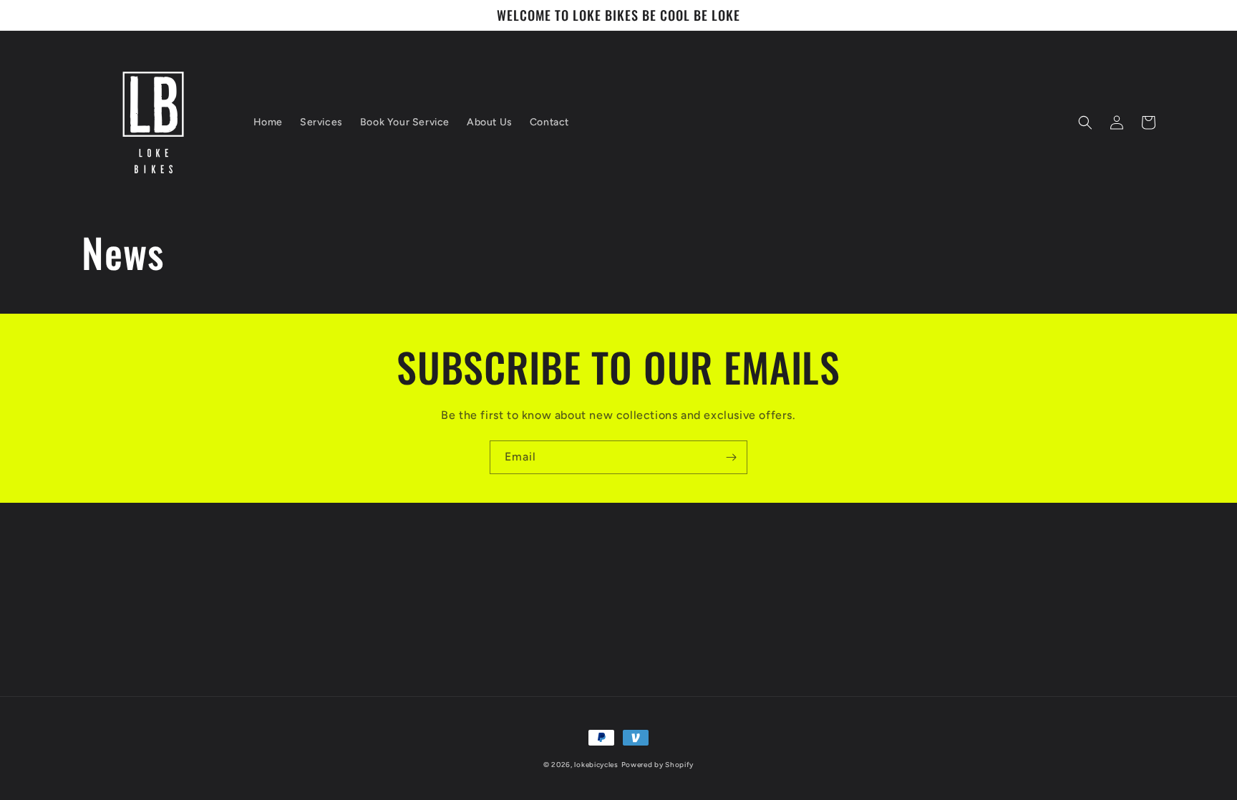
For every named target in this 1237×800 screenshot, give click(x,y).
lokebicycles (596, 764)
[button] (1085, 122)
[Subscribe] (731, 457)
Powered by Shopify (657, 764)
